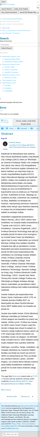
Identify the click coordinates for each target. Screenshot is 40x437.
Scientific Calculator (11, 72)
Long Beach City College (17, 145)
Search (4, 434)
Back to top (5, 390)
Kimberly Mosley (15, 142)
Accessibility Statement (9, 426)
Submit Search (6, 48)
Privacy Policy (16, 424)
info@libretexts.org (11, 428)
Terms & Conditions (29, 424)
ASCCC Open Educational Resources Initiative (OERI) (19, 147)
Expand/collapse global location (37, 127)
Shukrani (15, 376)
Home (11, 128)
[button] (7, 88)
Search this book (6, 41)
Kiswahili (23, 128)
